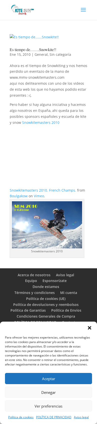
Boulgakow (19, 196)
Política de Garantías (28, 310)
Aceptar (48, 378)
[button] (89, 327)
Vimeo (39, 196)
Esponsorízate (55, 280)
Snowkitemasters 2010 (40, 122)
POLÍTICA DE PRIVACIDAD (53, 417)
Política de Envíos (66, 310)
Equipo (31, 280)
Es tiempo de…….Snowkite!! (33, 49)
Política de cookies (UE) (45, 298)
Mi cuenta (68, 292)
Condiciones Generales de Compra (46, 316)
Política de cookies (21, 417)
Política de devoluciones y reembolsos (46, 304)
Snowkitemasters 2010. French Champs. (43, 190)
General (41, 54)
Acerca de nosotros (34, 275)
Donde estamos (46, 286)
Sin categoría (60, 54)
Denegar (48, 392)
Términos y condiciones (34, 292)
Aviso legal (81, 417)
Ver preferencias (48, 406)
